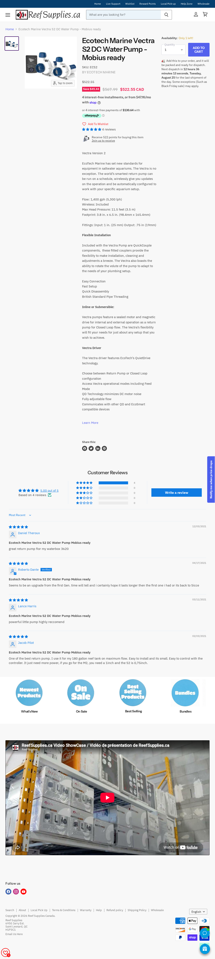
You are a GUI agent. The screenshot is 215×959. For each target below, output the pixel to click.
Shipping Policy (137, 910)
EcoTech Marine (101, 72)
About (22, 910)
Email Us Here (14, 934)
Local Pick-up (168, 3)
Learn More (90, 423)
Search (9, 910)
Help (99, 910)
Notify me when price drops (211, 480)
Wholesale (204, 3)
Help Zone (187, 3)
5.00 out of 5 (49, 491)
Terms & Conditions (63, 910)
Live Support (113, 3)
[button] (92, 129)
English (196, 912)
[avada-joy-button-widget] (205, 949)
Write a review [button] (176, 492)
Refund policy (114, 910)
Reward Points (147, 3)
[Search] (166, 15)
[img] (18, 527)
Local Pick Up (39, 910)
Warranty (85, 910)
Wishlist (129, 3)
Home (97, 3)
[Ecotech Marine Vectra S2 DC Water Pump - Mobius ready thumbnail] (11, 43)
